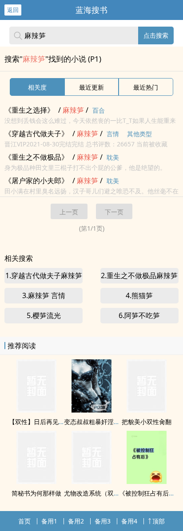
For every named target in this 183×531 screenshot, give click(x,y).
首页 (24, 521)
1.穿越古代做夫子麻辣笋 (43, 275)
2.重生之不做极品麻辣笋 (139, 275)
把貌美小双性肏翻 (146, 421)
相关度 (37, 87)
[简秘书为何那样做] (36, 481)
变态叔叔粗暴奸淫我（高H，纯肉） (113, 421)
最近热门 (145, 87)
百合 (98, 110)
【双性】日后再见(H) (38, 421)
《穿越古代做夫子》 (36, 133)
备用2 (76, 521)
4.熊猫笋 (139, 295)
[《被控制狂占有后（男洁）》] (147, 481)
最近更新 (91, 87)
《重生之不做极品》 (36, 157)
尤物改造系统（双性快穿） (101, 493)
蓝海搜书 (91, 9)
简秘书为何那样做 (36, 493)
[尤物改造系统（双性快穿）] (91, 481)
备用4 (129, 521)
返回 (13, 10)
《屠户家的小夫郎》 (36, 180)
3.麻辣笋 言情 (43, 295)
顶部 (158, 521)
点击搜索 (155, 35)
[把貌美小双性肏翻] (147, 410)
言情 (113, 134)
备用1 (49, 521)
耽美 (113, 157)
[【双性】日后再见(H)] (36, 410)
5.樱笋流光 (44, 315)
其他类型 (139, 134)
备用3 (103, 521)
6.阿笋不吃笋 (139, 315)
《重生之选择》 (29, 110)
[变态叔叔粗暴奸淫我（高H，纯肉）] (91, 410)
